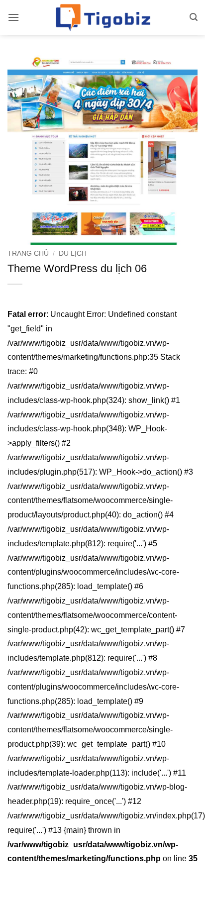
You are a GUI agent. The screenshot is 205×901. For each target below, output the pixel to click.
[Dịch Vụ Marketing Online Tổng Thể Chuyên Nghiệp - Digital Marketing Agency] (102, 17)
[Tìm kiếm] (194, 17)
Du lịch (73, 253)
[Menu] (13, 17)
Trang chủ (28, 253)
